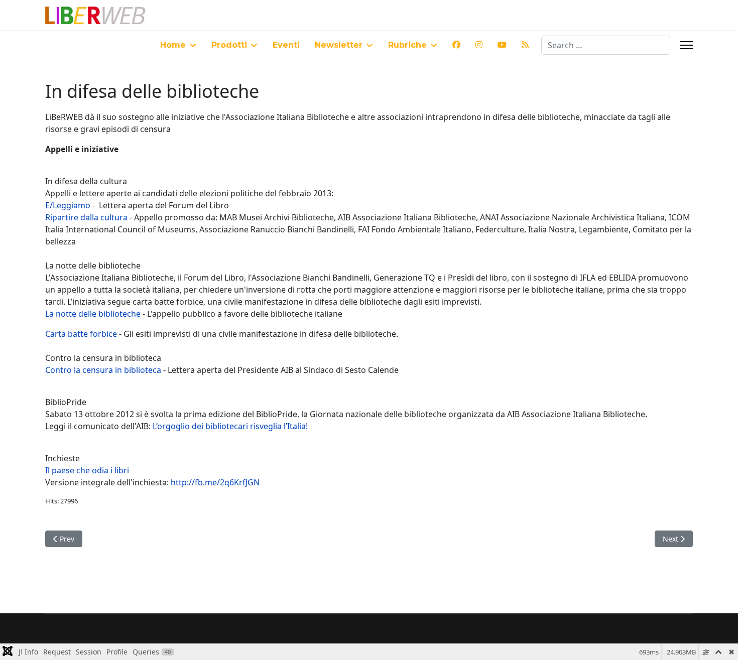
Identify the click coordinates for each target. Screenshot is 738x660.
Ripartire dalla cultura (86, 217)
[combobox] (605, 45)
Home (173, 45)
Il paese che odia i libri (87, 470)
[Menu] (686, 45)
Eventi (286, 45)
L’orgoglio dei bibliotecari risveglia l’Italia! (230, 426)
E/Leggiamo (67, 205)
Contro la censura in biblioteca (103, 369)
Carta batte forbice (81, 333)
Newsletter (338, 45)
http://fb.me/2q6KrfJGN (215, 482)
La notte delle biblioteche (93, 313)
